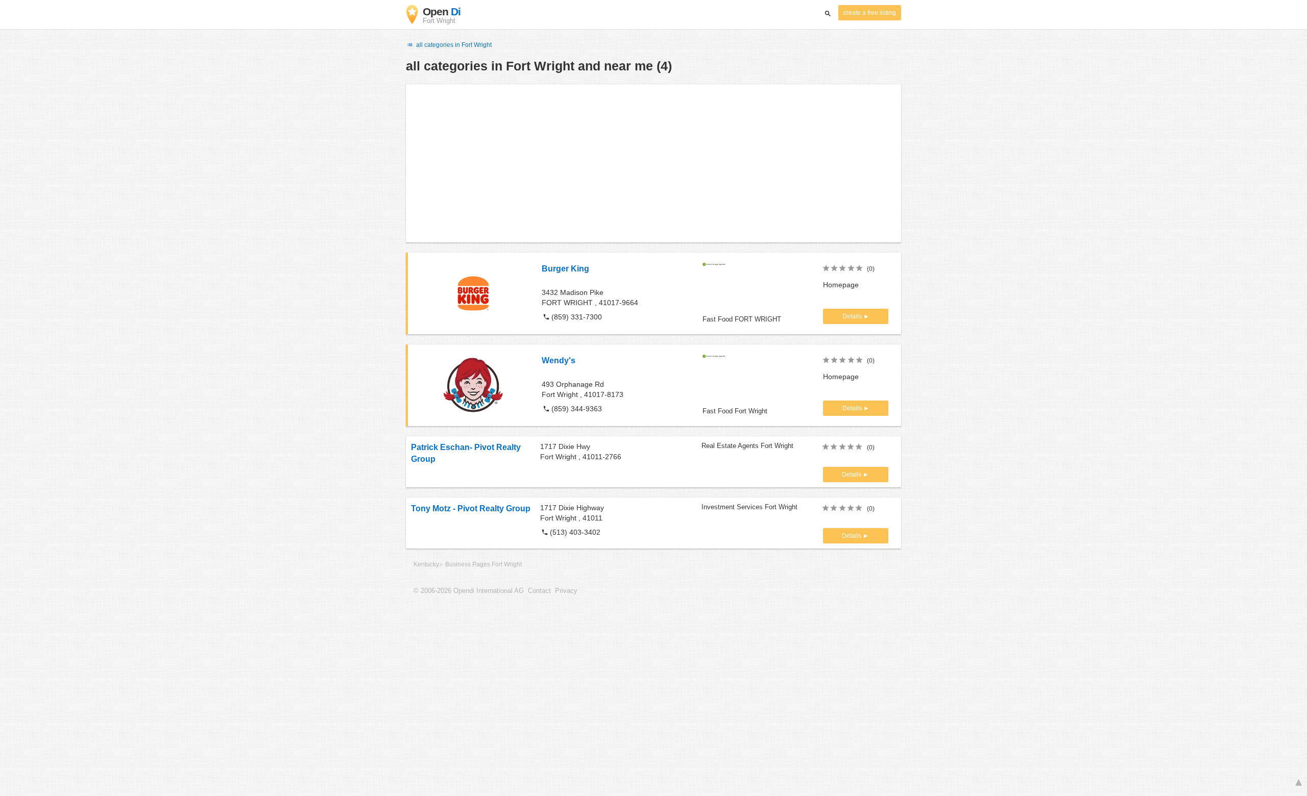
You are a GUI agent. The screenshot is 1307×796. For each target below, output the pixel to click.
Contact (539, 590)
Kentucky (426, 564)
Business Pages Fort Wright (483, 564)
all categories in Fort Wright (453, 44)
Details (852, 316)
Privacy (566, 590)
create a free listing (869, 12)
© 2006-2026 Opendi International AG (469, 590)
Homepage (841, 285)
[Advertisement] (653, 163)
